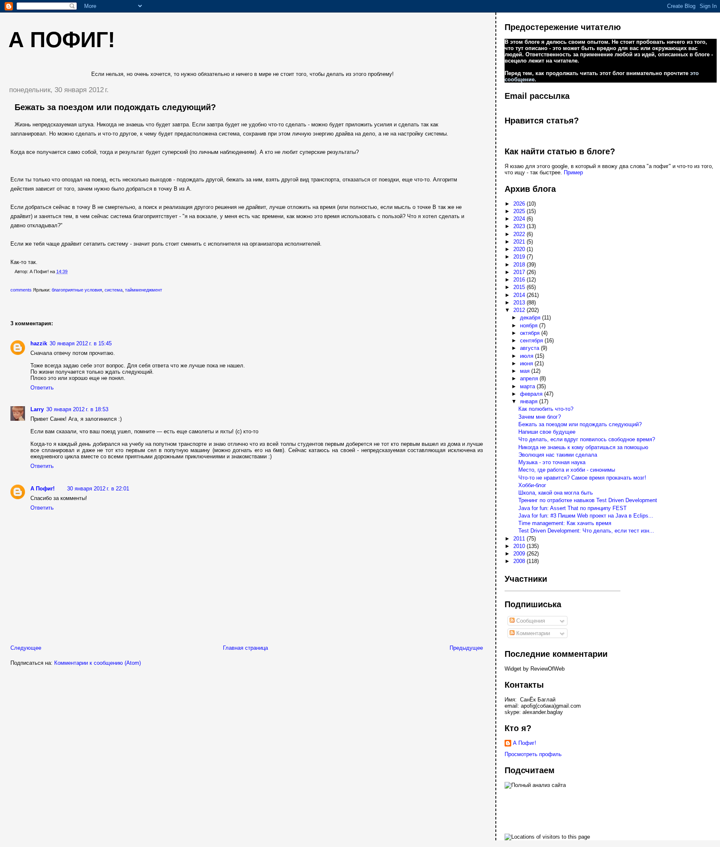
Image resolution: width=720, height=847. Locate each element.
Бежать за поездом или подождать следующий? (115, 107)
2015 (520, 287)
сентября (532, 340)
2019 (520, 257)
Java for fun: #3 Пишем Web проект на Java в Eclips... (585, 516)
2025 (520, 211)
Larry (37, 409)
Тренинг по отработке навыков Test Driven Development (587, 500)
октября (530, 333)
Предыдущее (466, 648)
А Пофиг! (42, 488)
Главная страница (245, 648)
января (529, 401)
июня (527, 363)
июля (527, 356)
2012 (520, 310)
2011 (520, 538)
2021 (520, 242)
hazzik (38, 343)
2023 (520, 226)
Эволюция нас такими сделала (557, 455)
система (113, 289)
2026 (520, 204)
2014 (520, 295)
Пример (573, 172)
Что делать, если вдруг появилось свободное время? (586, 439)
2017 (520, 272)
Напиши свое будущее (546, 432)
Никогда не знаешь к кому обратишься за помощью (583, 447)
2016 (520, 279)
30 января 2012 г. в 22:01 (98, 488)
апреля (530, 378)
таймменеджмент (143, 289)
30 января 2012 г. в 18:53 (77, 409)
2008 (520, 561)
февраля (532, 394)
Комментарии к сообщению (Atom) (97, 663)
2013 (520, 302)
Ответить (42, 388)
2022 (520, 234)
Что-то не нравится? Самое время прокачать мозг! (582, 478)
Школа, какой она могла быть (555, 493)
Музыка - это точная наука (551, 462)
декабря (531, 317)
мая (525, 371)
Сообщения (530, 621)
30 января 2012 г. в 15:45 (81, 343)
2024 (520, 219)
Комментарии (532, 633)
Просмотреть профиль (533, 754)
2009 (520, 553)
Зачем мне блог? (539, 417)
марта (528, 386)
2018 (520, 264)
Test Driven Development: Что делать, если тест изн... (586, 531)
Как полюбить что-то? (545, 409)
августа (530, 348)
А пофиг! (61, 40)
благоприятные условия (77, 289)
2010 (520, 546)
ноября (529, 325)
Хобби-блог (532, 485)
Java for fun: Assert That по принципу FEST (572, 508)
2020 (520, 249)
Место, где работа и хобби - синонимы (566, 470)
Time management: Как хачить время (564, 523)
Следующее (25, 648)
